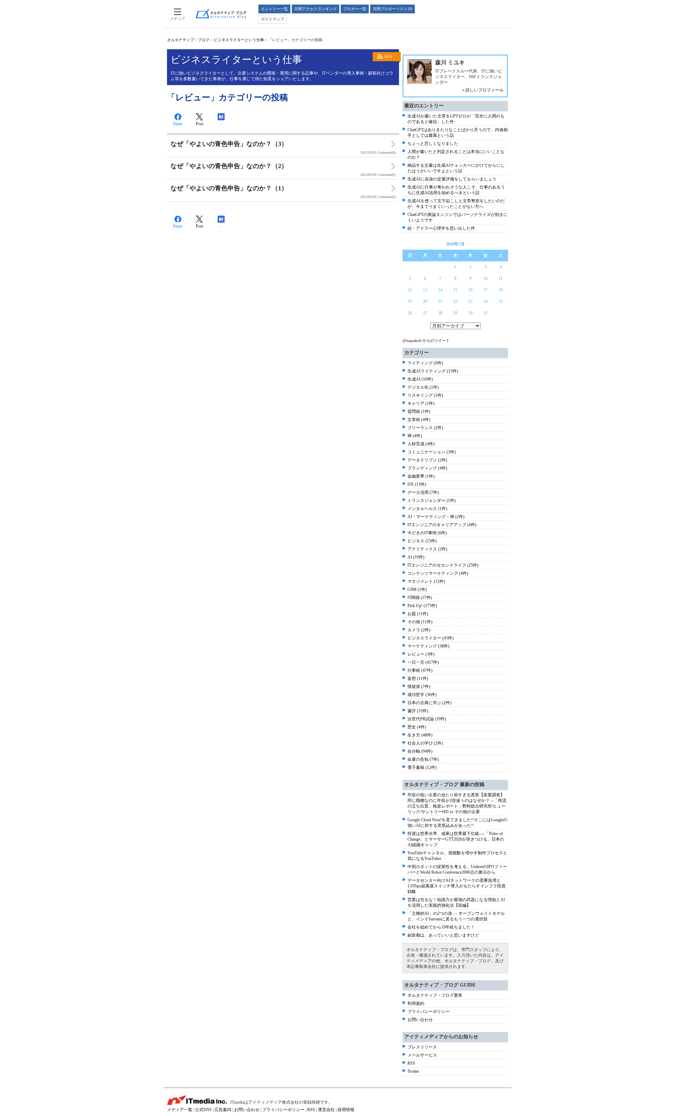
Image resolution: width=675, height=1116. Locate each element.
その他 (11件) (419, 621)
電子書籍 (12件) (422, 767)
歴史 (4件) (416, 727)
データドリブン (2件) (427, 460)
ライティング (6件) (425, 363)
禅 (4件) (414, 435)
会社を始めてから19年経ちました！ (441, 927)
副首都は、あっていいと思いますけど (443, 935)
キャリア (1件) (421, 403)
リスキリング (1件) (425, 395)
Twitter (413, 1071)
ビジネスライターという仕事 (239, 40)
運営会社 (326, 1109)
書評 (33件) (417, 710)
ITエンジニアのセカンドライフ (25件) (442, 565)
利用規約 (415, 1003)
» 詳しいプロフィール (482, 90)
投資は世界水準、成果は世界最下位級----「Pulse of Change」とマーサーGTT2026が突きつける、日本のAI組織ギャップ (455, 839)
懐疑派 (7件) (418, 686)
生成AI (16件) (420, 379)
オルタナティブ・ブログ (188, 40)
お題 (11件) (417, 613)
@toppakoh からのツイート (426, 340)
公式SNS (203, 1109)
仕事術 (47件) (419, 670)
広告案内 (222, 1109)
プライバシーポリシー (428, 1011)
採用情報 (346, 1109)
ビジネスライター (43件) (430, 638)
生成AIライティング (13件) (432, 371)
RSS (388, 56)
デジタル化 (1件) (423, 387)
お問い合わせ (420, 1019)
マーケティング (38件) (428, 646)
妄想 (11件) (417, 678)
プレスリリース (422, 1047)
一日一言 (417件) (423, 662)
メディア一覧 (179, 1109)
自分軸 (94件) (419, 751)
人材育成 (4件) (421, 443)
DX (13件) (416, 484)
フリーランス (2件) (425, 427)
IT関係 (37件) (419, 597)
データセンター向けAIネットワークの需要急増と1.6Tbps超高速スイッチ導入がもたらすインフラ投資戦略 (456, 886)
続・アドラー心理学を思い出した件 (441, 228)
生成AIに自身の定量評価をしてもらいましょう (451, 179)
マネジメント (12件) (426, 581)
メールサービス (422, 1055)
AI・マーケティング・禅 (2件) (435, 516)
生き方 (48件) (419, 735)
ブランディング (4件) (427, 468)
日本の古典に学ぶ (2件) (429, 702)
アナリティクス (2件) (427, 549)
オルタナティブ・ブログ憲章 (434, 995)
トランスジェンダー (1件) (431, 500)
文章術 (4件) (418, 419)
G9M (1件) (417, 589)
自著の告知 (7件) (423, 759)
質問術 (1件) (418, 411)
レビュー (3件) (421, 654)
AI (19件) (415, 557)
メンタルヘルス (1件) (427, 508)
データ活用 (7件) (423, 492)
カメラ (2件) (418, 629)
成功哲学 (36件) (422, 694)
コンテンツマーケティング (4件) (437, 573)
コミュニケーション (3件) (431, 451)
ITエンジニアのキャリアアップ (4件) (441, 524)
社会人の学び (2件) (425, 743)
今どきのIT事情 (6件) (427, 532)
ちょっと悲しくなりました (432, 143)
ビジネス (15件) (422, 540)
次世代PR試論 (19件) (426, 718)
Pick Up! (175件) (422, 605)
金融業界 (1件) (421, 476)
